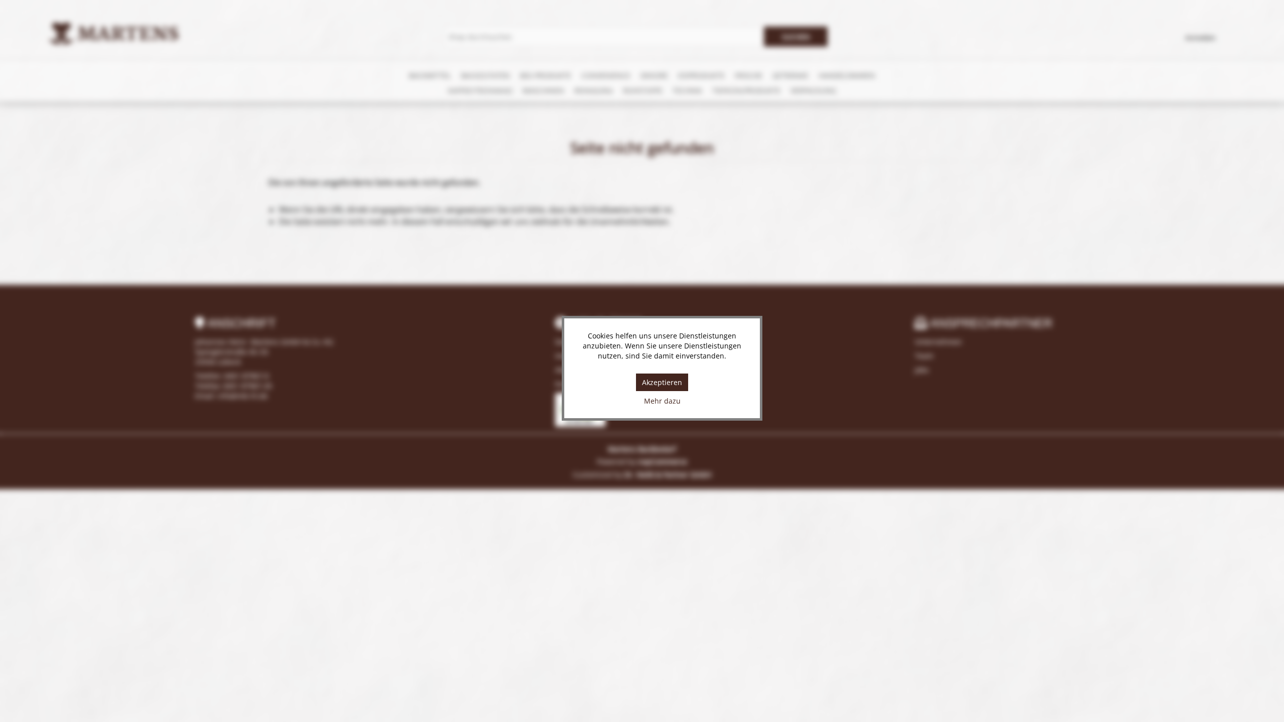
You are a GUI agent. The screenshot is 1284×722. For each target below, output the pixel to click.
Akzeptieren (662, 382)
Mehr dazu (662, 401)
